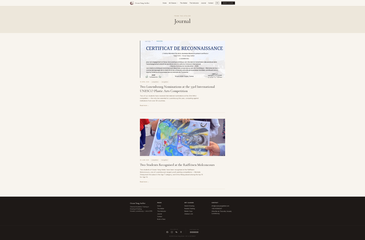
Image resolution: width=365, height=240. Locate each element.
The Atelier (183, 3)
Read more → (144, 105)
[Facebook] (167, 232)
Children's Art (188, 214)
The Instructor (194, 3)
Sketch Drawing (189, 206)
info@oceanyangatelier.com (220, 206)
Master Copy (188, 211)
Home (165, 3)
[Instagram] (172, 232)
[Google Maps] (181, 232)
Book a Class (228, 3)
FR (217, 3)
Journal (203, 3)
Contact (210, 3)
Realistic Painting (189, 208)
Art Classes (172, 3)
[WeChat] (176, 232)
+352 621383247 (217, 208)
